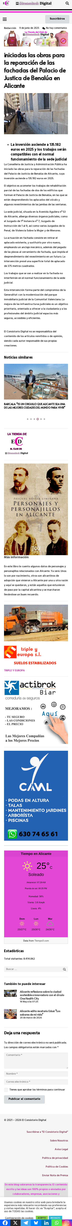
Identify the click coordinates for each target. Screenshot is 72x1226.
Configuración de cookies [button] (19, 1218)
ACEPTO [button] (42, 1218)
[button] (67, 3)
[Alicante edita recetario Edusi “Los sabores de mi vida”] (10, 1014)
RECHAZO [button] (55, 1218)
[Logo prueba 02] (6, 3)
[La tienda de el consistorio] (36, 444)
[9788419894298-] (36, 509)
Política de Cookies (57, 1166)
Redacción (10, 28)
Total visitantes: (13, 959)
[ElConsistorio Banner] (34, 3)
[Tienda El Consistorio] (36, 38)
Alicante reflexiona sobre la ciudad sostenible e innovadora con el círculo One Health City (42, 995)
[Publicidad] (36, 796)
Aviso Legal (61, 1149)
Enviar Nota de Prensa (55, 1175)
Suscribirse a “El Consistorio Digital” (47, 1132)
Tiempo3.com (41, 940)
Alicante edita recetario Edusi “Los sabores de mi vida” (40, 1012)
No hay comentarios (56, 28)
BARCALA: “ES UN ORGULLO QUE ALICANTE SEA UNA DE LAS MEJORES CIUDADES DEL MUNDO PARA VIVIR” (34, 405)
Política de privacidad (55, 1158)
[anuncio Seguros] (36, 712)
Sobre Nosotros (59, 1140)
